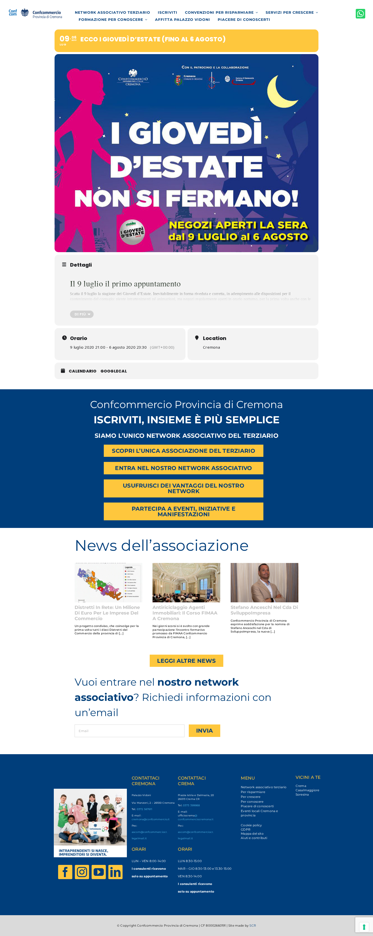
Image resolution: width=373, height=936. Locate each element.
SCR (252, 925)
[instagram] (82, 872)
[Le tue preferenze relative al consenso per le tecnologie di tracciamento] (364, 927)
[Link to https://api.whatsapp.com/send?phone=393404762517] (360, 13)
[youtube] (99, 872)
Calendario (83, 371)
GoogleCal (113, 371)
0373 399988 (191, 805)
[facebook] (65, 872)
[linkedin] (115, 872)
